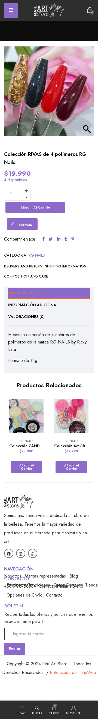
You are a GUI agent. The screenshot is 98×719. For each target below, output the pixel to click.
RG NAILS (37, 255)
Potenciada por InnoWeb (73, 672)
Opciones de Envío (24, 595)
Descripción (21, 293)
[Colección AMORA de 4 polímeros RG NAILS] (71, 416)
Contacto (54, 595)
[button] (90, 10)
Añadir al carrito (35, 207)
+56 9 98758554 (20, 586)
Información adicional (33, 305)
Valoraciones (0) (26, 316)
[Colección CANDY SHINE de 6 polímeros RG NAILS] (26, 416)
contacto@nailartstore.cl (61, 586)
